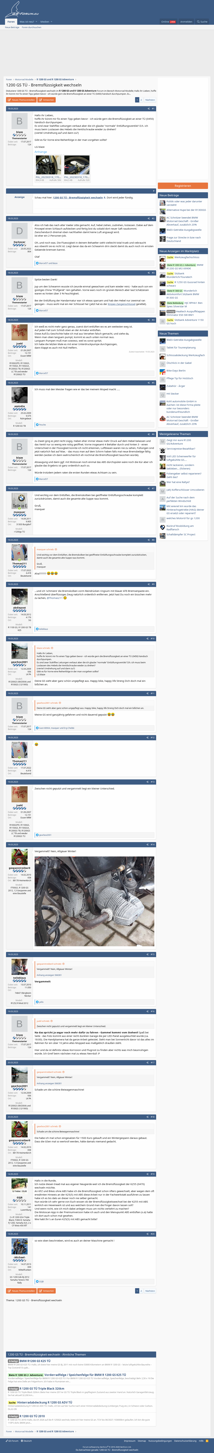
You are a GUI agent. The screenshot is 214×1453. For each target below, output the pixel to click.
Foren (11, 21)
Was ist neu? (27, 21)
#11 (152, 693)
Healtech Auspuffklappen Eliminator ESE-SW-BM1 (186, 313)
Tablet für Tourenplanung (181, 347)
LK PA (28, 674)
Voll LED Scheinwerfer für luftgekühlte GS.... (181, 458)
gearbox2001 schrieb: (47, 702)
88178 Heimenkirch (22, 880)
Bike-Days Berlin (176, 370)
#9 (153, 584)
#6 (153, 434)
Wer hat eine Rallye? (178, 482)
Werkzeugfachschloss (183, 257)
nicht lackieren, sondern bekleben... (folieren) (180, 466)
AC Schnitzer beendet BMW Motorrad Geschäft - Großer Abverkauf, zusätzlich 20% (183, 221)
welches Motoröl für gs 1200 (183, 518)
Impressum (129, 1440)
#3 (153, 272)
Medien (44, 21)
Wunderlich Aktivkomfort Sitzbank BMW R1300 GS (183, 294)
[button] (36, 22)
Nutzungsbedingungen (160, 1440)
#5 (153, 382)
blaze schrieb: (43, 648)
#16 (152, 1011)
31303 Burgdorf (23, 524)
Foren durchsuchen (31, 27)
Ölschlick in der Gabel (179, 362)
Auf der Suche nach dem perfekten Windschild (181, 499)
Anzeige (20, 197)
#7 (153, 488)
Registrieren (183, 186)
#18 (152, 1116)
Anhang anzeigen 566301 (49, 975)
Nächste (149, 99)
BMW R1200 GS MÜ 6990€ (185, 266)
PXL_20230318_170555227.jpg (82, 177)
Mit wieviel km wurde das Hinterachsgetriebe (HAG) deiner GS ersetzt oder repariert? (185, 509)
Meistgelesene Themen (175, 434)
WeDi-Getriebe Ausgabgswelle (184, 229)
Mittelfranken (25, 1269)
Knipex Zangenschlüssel (121, 304)
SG (29, 620)
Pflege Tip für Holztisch (180, 378)
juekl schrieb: (43, 1021)
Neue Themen (169, 333)
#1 (153, 108)
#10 (152, 638)
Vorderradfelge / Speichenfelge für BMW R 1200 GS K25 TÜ (67, 1375)
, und (56, 728)
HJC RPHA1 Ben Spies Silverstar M (184, 304)
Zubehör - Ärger (176, 386)
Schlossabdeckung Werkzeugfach (186, 355)
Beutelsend (26, 575)
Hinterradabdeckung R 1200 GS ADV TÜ (40, 1402)
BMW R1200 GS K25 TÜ (29, 1361)
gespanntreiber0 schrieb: (49, 963)
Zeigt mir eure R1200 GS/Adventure (179, 441)
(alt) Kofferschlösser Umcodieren (185, 489)
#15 (152, 954)
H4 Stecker (173, 393)
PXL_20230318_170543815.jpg (54, 177)
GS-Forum (13, 1440)
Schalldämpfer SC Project (181, 534)
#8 (153, 540)
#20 (152, 1233)
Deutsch (27, 1440)
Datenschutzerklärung (185, 1440)
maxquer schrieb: (45, 549)
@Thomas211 (55, 598)
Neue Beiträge (12, 27)
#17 (152, 1062)
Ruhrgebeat (25, 418)
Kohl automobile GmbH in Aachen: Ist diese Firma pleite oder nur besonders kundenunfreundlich (183, 406)
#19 (152, 1174)
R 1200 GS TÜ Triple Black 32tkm (36, 1388)
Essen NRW (26, 355)
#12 (152, 737)
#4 (153, 319)
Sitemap (142, 1440)
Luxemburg (26, 1209)
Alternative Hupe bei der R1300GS (186, 209)
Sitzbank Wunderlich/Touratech (179, 275)
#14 (152, 844)
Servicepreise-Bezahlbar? (181, 448)
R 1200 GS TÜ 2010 (27, 1416)
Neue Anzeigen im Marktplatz (179, 251)
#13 (152, 781)
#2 (153, 218)
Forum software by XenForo (107, 1447)
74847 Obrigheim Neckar (23, 994)
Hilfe (201, 1440)
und (48, 263)
